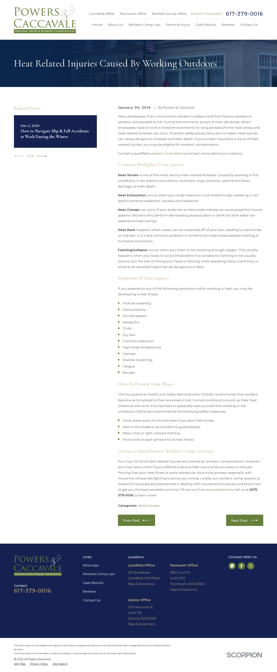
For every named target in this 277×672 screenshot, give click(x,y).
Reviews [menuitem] (228, 25)
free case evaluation (214, 489)
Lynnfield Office (101, 14)
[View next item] (41, 156)
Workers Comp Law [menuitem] (144, 25)
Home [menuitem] (97, 25)
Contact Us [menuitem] (249, 25)
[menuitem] (20, 664)
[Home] (45, 20)
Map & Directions (141, 584)
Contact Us (92, 600)
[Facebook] (241, 566)
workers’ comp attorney (168, 153)
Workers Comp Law (99, 574)
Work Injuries (149, 505)
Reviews (89, 591)
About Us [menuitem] (115, 25)
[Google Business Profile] (232, 566)
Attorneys (91, 565)
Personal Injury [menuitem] (178, 25)
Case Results (93, 583)
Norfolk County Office (169, 14)
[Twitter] (251, 566)
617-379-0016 (244, 13)
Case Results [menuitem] (206, 25)
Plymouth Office (133, 14)
